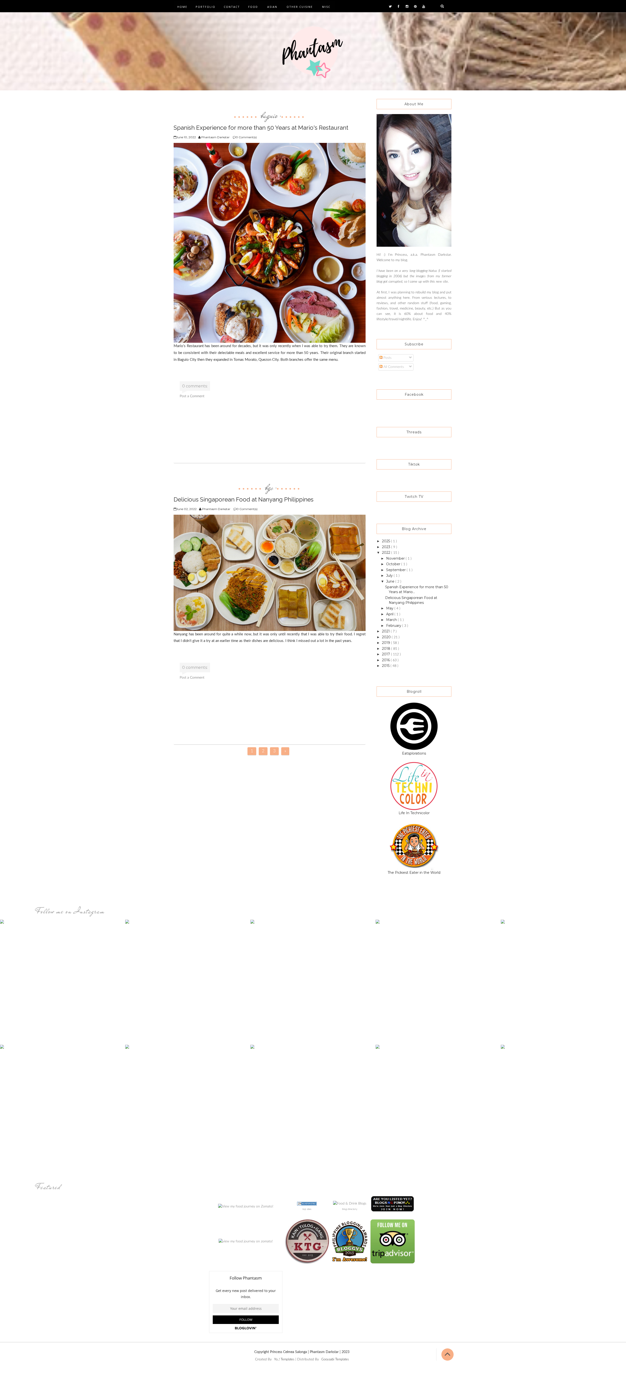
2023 (386, 547)
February (394, 625)
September (396, 570)
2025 (386, 541)
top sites (306, 1209)
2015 (386, 665)
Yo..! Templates (284, 1359)
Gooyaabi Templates (335, 1359)
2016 (386, 660)
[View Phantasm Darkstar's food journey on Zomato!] (245, 1206)
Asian (272, 7)
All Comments (393, 367)
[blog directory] (349, 1203)
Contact (232, 7)
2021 (386, 631)
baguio (269, 115)
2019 (386, 642)
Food (253, 7)
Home (182, 7)
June (390, 581)
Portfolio (205, 7)
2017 (386, 654)
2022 (386, 552)
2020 (387, 637)
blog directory (349, 1209)
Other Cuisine (300, 7)
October (393, 564)
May (390, 608)
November (396, 558)
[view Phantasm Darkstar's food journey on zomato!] (246, 1241)
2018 (386, 648)
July (390, 575)
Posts (386, 358)
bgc (269, 487)
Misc (326, 7)
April (390, 614)
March (392, 620)
